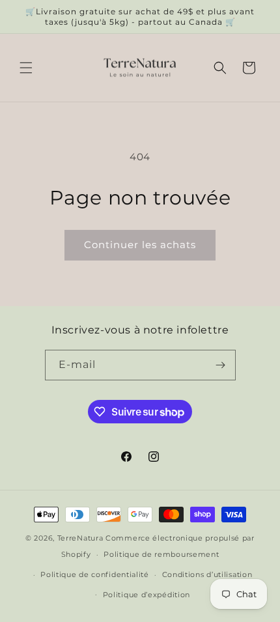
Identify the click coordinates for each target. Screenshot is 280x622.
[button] (26, 67)
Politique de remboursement (161, 554)
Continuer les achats (140, 244)
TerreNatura (80, 538)
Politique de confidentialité (94, 574)
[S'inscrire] (220, 365)
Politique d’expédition (146, 594)
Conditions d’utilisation (207, 574)
